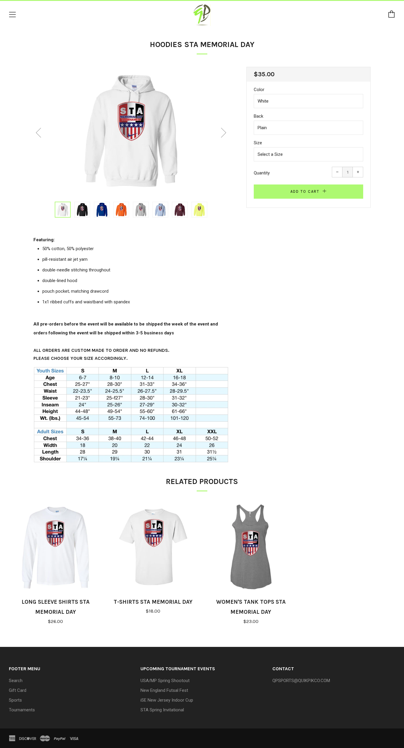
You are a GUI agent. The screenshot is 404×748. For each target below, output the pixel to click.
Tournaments (22, 710)
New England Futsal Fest (164, 690)
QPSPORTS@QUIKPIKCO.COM (301, 680)
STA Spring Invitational (162, 710)
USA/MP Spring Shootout (165, 680)
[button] (63, 210)
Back (258, 116)
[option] (131, 131)
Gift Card (17, 690)
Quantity (262, 173)
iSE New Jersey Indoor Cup (166, 700)
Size (258, 142)
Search (15, 680)
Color (259, 89)
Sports (15, 700)
